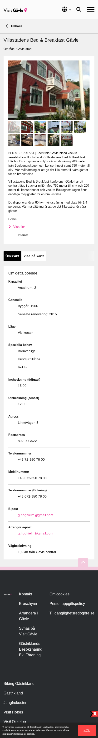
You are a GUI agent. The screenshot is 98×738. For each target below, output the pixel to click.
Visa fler (18, 227)
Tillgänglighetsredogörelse (71, 613)
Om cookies (59, 594)
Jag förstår (86, 730)
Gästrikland (13, 693)
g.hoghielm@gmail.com (35, 515)
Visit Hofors (13, 712)
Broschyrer (28, 604)
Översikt (12, 256)
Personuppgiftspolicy (67, 604)
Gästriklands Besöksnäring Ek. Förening (30, 649)
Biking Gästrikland (19, 684)
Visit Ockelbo (15, 722)
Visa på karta (34, 256)
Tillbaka (16, 26)
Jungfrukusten (15, 703)
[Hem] (15, 9)
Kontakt (25, 594)
